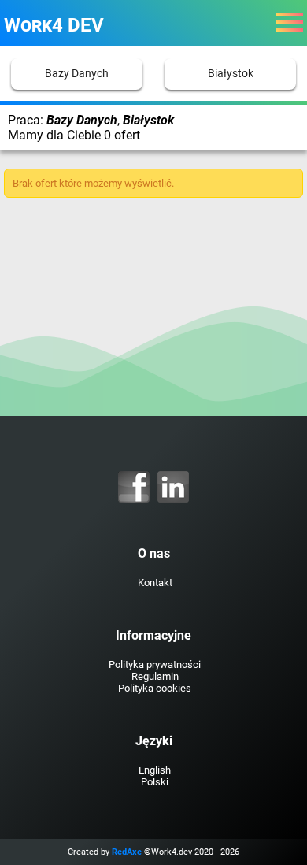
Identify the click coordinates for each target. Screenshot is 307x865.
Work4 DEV (54, 25)
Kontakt (155, 582)
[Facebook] (134, 487)
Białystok (230, 73)
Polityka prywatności (155, 664)
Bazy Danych (77, 73)
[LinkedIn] (173, 487)
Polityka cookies (154, 688)
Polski (154, 782)
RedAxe (127, 852)
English (155, 770)
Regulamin (155, 676)
